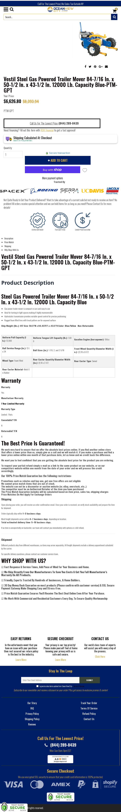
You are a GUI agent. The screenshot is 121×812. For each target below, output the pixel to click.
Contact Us (89, 719)
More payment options (52, 178)
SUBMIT (89, 680)
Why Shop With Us (11, 249)
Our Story (32, 703)
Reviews (32, 724)
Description (8, 238)
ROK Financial (47, 130)
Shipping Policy (32, 719)
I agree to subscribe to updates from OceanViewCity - (61, 686)
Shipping (7, 246)
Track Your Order (89, 703)
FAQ (32, 708)
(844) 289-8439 (62, 745)
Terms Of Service (78, 686)
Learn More (21, 660)
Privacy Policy (32, 714)
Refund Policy (89, 714)
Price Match (9, 242)
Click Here (100, 656)
